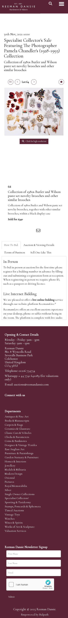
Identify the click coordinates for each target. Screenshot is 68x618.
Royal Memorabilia (16, 486)
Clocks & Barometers (17, 437)
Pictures (9, 481)
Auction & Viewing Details (38, 245)
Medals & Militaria (15, 469)
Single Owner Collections (19, 494)
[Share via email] (39, 231)
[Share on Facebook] (12, 231)
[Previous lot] (17, 82)
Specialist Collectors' (17, 498)
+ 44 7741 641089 (29, 376)
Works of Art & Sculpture (20, 526)
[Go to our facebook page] (8, 400)
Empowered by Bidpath (35, 614)
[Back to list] (10, 82)
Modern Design (13, 473)
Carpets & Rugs (14, 424)
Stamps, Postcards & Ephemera (23, 506)
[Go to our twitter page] (14, 400)
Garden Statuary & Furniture (22, 457)
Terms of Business (14, 252)
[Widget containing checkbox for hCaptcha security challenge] (30, 584)
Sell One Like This (40, 252)
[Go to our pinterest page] (21, 400)
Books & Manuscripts (17, 420)
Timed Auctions (14, 510)
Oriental (10, 478)
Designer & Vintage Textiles (21, 445)
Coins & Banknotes (16, 441)
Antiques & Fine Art (16, 416)
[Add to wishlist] (61, 82)
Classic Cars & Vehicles (18, 433)
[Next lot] (34, 82)
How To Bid (11, 245)
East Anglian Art (14, 449)
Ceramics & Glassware (17, 428)
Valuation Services (15, 531)
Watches (10, 518)
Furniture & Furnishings (19, 453)
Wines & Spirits (14, 522)
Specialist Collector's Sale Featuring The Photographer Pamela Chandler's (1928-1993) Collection (32, 48)
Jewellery (10, 465)
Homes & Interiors (15, 461)
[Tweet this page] (19, 231)
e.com (31, 384)
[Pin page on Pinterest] (26, 231)
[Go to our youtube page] (28, 400)
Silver (8, 490)
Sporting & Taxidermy (18, 502)
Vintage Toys (12, 514)
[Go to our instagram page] (32, 231)
